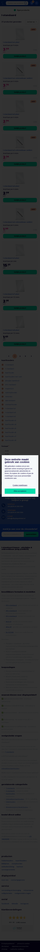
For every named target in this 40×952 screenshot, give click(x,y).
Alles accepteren (20, 491)
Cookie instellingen (20, 485)
